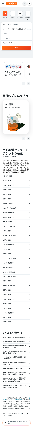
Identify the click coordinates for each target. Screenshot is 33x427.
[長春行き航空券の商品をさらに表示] (29, 254)
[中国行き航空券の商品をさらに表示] (29, 295)
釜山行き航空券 (7, 189)
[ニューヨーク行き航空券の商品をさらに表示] (29, 258)
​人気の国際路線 (18, 400)
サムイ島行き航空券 (8, 212)
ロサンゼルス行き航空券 (9, 208)
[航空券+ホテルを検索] (28, 13)
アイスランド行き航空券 (9, 276)
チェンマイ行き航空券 (9, 226)
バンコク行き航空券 (8, 185)
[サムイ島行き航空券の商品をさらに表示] (29, 213)
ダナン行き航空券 (7, 267)
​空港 (9, 400)
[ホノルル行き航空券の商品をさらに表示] (29, 313)
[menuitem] (5, 15)
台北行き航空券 (7, 240)
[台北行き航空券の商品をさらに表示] (29, 240)
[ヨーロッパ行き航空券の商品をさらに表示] (29, 272)
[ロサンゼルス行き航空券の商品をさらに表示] (29, 208)
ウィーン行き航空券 (8, 263)
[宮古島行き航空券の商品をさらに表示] (29, 203)
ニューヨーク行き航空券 (9, 258)
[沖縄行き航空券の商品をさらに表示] (29, 194)
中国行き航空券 (7, 294)
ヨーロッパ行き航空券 (9, 272)
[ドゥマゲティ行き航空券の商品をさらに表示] (29, 235)
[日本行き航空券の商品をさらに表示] (29, 281)
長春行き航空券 (7, 254)
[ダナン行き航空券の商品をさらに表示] (29, 267)
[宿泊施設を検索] (12, 13)
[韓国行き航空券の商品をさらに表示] (29, 290)
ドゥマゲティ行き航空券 (9, 235)
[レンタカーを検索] (20, 13)
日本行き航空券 (7, 281)
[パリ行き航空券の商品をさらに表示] (29, 180)
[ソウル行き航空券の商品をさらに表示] (29, 176)
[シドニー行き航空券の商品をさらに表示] (29, 245)
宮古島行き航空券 (7, 203)
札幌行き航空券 (7, 317)
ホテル (20, 413)
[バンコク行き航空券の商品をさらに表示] (29, 185)
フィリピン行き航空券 (9, 285)
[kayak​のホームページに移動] (11, 3)
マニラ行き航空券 (7, 222)
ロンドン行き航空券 (8, 217)
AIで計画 (9, 104)
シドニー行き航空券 (8, 244)
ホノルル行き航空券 (8, 313)
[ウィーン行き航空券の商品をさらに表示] (29, 263)
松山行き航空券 (7, 321)
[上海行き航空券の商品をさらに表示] (29, 231)
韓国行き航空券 (7, 290)
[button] (3, 3)
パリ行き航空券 (7, 180)
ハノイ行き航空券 (7, 249)
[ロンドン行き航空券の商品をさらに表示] (29, 217)
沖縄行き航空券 (7, 194)
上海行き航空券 (7, 231)
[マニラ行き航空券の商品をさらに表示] (29, 222)
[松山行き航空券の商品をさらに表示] (29, 322)
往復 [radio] (4, 24)
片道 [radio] (9, 24)
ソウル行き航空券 (7, 176)
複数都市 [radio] (16, 24)
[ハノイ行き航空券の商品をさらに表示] (29, 249)
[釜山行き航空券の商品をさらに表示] (29, 190)
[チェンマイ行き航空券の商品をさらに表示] (29, 226)
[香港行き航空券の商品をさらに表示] (29, 199)
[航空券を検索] (5, 13)
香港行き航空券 (7, 199)
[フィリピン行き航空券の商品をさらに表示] (29, 285)
